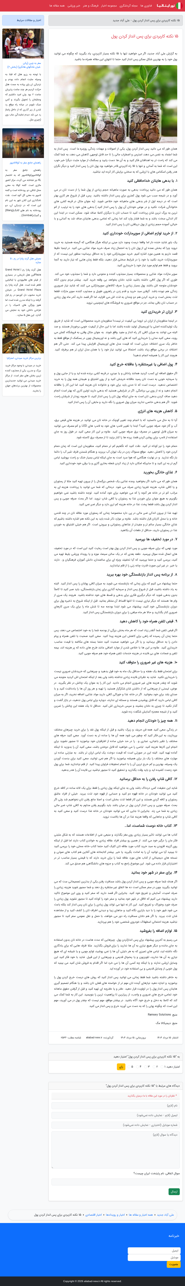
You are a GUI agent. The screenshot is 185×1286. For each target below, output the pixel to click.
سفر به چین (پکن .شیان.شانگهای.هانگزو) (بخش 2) (24, 65)
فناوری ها (146, 5)
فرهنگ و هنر (90, 5)
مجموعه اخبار (109, 5)
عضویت (173, 1264)
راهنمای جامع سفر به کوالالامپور (25, 163)
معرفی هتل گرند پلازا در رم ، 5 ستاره (25, 260)
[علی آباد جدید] (169, 5)
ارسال (174, 1191)
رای (121, 1066)
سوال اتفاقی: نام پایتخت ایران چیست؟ (157, 1173)
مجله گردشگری (128, 5)
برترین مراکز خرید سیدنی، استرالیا (24, 358)
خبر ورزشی (74, 5)
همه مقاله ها (57, 5)
